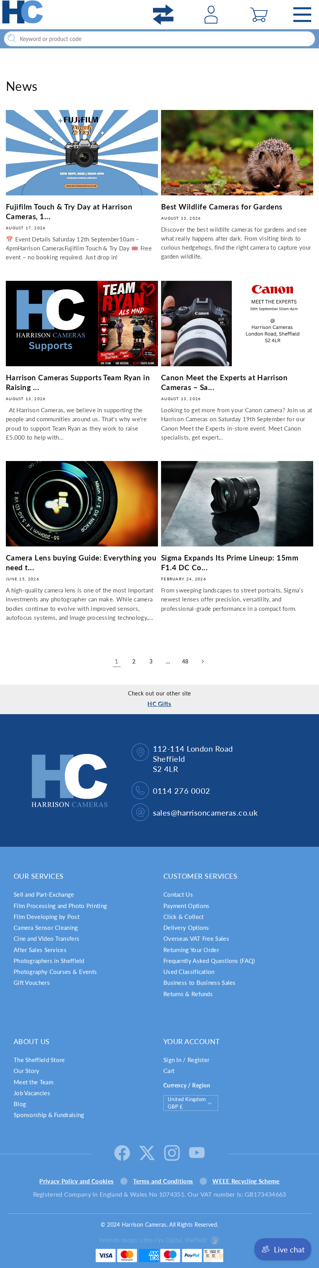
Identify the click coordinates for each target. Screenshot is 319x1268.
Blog (20, 1103)
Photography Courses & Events (55, 971)
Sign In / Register (186, 1059)
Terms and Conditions (163, 1181)
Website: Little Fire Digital (153, 1240)
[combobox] (159, 38)
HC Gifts (159, 703)
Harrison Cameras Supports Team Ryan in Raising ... (78, 382)
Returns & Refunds (188, 993)
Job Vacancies (32, 1092)
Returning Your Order (191, 949)
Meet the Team (33, 1081)
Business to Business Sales (199, 982)
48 (185, 661)
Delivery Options (186, 927)
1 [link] (116, 661)
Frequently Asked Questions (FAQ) (209, 960)
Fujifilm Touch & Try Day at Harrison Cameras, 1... (69, 211)
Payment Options (186, 905)
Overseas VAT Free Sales (196, 938)
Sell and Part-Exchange (44, 894)
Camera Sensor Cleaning (46, 927)
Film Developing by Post (46, 916)
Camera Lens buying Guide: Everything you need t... (81, 562)
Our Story (27, 1070)
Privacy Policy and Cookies (76, 1181)
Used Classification (189, 971)
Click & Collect (183, 916)
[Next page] (202, 661)
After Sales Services (40, 949)
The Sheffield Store (39, 1059)
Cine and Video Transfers (46, 938)
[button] (258, 14)
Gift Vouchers (32, 982)
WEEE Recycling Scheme (245, 1181)
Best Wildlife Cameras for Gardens (221, 206)
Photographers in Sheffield (49, 960)
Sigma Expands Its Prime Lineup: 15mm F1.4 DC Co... (229, 562)
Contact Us (178, 894)
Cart (168, 1070)
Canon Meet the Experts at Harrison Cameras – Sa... (224, 382)
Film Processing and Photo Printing (60, 905)
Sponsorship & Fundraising (49, 1114)
